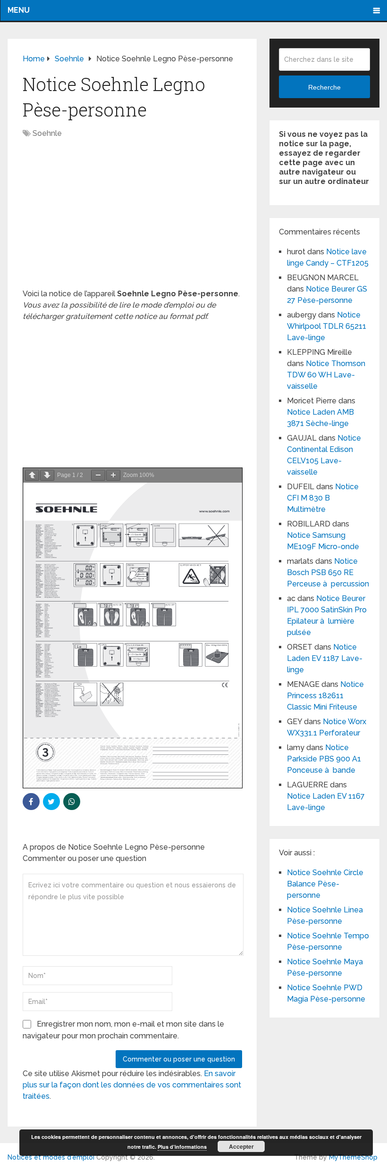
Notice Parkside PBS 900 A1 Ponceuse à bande (324, 759)
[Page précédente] (32, 475)
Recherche (324, 87)
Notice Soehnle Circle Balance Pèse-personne (325, 884)
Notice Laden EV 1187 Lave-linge (324, 658)
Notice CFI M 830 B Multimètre (323, 498)
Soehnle (47, 133)
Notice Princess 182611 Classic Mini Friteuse (325, 695)
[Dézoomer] (98, 475)
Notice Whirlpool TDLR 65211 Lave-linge (326, 326)
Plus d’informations (182, 1146)
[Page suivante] (47, 475)
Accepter (241, 1146)
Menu (19, 10)
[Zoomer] (113, 475)
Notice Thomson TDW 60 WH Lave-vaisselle (326, 375)
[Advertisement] (132, 218)
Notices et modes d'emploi (51, 1157)
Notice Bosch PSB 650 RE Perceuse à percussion (328, 572)
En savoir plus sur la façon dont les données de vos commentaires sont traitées (132, 1085)
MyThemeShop (353, 1157)
